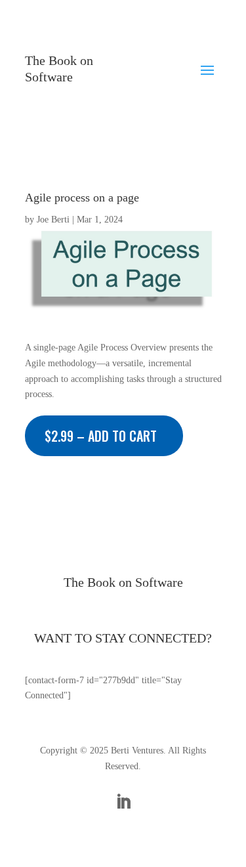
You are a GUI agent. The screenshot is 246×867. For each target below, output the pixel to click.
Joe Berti (53, 219)
